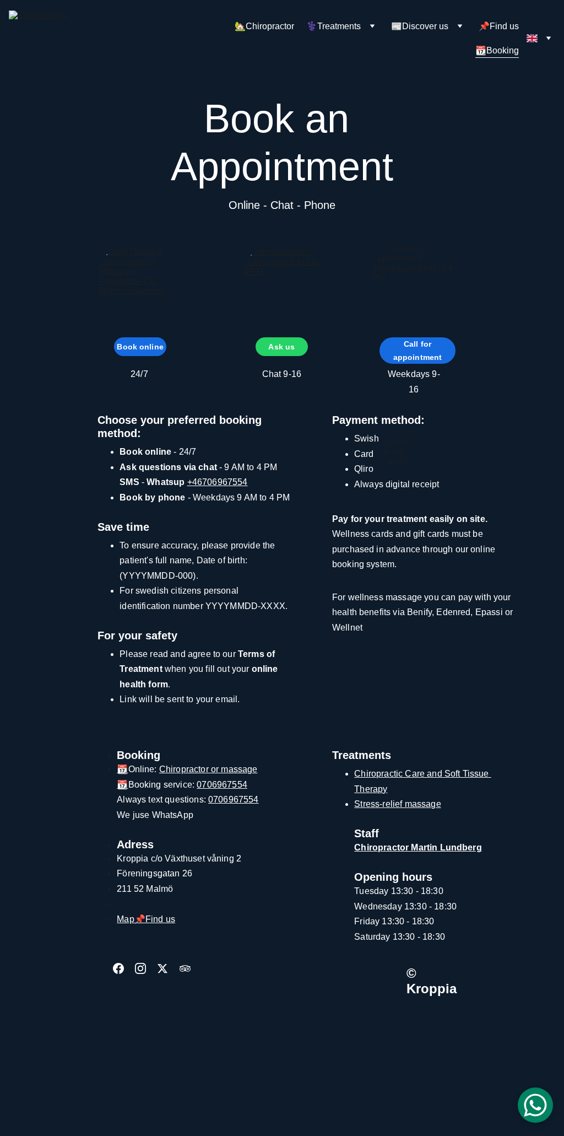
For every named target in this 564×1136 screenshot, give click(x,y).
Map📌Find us (146, 919)
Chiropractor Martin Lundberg (417, 847)
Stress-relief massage (397, 804)
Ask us (281, 346)
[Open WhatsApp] (535, 1105)
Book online (140, 346)
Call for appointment (417, 351)
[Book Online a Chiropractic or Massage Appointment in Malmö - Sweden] (140, 284)
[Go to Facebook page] (124, 968)
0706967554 (222, 784)
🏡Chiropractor (264, 26)
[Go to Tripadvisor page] (185, 968)
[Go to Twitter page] (168, 968)
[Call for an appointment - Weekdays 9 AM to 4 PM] (414, 285)
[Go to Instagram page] (146, 968)
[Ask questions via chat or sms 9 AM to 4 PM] (282, 285)
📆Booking (497, 50)
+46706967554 (217, 482)
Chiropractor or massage (208, 769)
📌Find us (499, 26)
